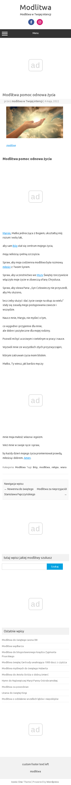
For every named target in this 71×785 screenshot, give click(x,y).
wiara (63, 467)
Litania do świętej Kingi (14, 692)
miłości (7, 266)
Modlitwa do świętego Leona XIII (19, 640)
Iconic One (17, 781)
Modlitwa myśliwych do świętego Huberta (25, 668)
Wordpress (53, 781)
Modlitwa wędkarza (13, 646)
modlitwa (11, 145)
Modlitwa (35, 7)
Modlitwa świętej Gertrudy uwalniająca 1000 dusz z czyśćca (34, 662)
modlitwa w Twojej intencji (27, 101)
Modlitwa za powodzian (15, 686)
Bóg (15, 245)
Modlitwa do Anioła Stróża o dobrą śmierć (25, 674)
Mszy (40, 275)
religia (55, 467)
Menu (36, 33)
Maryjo (7, 233)
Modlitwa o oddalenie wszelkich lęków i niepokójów (30, 699)
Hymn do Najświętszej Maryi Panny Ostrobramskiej (30, 680)
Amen (27, 457)
